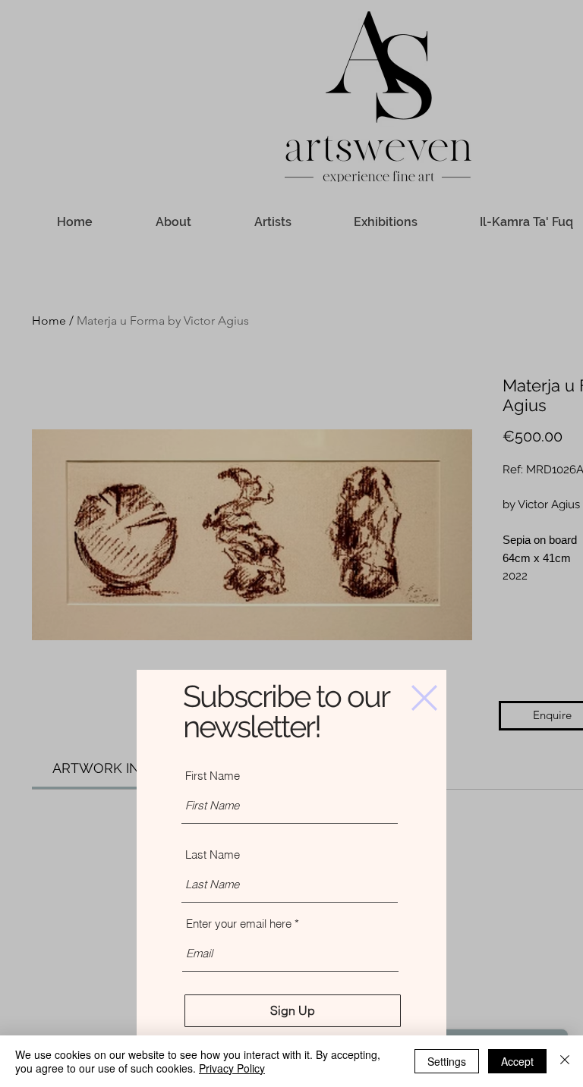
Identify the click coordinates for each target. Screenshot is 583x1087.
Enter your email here (239, 923)
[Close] (565, 1061)
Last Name (212, 854)
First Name (212, 775)
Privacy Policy (232, 1068)
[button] (424, 698)
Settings (446, 1061)
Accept (517, 1061)
